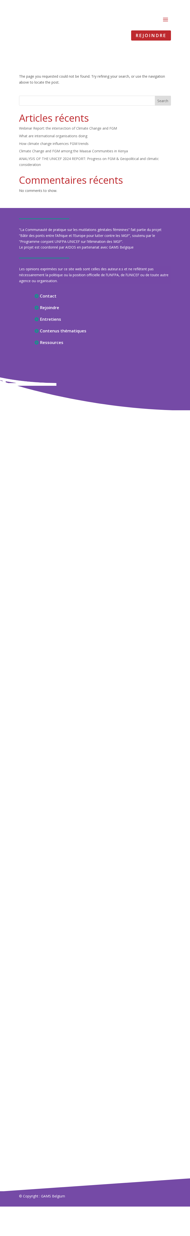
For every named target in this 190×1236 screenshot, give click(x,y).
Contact (48, 296)
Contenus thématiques (63, 331)
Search (162, 100)
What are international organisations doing (53, 136)
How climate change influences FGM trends (54, 143)
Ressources (51, 342)
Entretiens (50, 319)
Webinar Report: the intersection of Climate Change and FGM (68, 128)
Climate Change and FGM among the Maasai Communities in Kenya (73, 151)
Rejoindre (151, 35)
